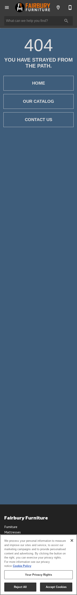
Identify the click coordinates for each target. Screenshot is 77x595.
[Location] (58, 7)
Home (38, 83)
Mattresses (12, 532)
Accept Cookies (56, 587)
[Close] (72, 540)
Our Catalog (38, 101)
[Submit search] (66, 21)
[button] (7, 7)
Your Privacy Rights (38, 574)
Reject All (20, 587)
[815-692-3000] (70, 7)
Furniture (10, 527)
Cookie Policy (22, 566)
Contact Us (38, 119)
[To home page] (32, 7)
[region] (38, 564)
